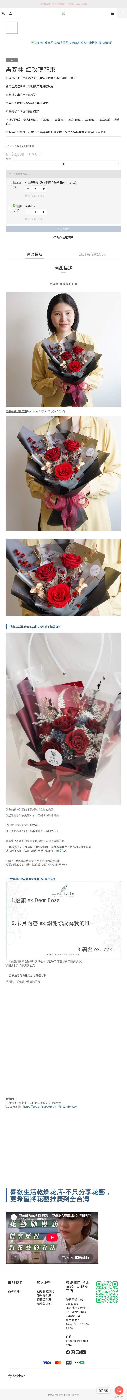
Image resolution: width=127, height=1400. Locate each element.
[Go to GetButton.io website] (119, 1397)
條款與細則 (44, 1304)
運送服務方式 (45, 1291)
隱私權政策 (44, 1295)
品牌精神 (13, 1291)
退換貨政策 (44, 1299)
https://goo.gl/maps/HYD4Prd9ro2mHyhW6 (50, 1106)
